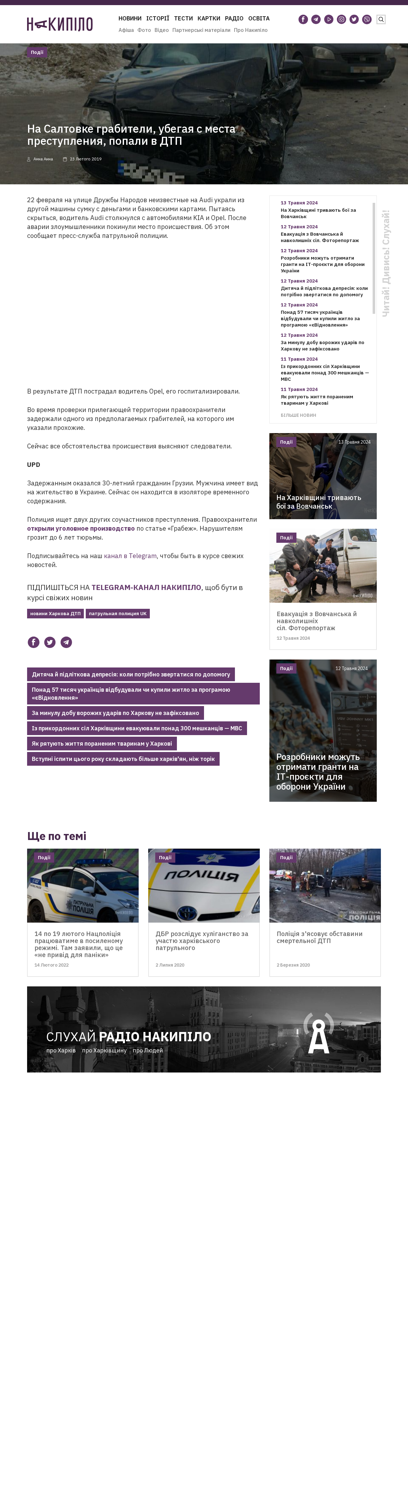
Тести (183, 18)
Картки (209, 18)
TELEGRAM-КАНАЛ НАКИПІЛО (146, 587)
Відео (162, 30)
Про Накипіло (251, 30)
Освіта (259, 18)
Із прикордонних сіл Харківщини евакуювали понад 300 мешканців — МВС (137, 728)
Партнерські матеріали (201, 30)
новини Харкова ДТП (55, 613)
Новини (130, 18)
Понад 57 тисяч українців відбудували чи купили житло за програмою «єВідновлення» (131, 693)
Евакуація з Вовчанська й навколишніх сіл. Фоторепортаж (320, 237)
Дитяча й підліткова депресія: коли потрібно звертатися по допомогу (131, 674)
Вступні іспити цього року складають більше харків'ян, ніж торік (123, 759)
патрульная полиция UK (118, 613)
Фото (144, 30)
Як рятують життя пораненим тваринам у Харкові (102, 743)
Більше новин (298, 415)
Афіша (126, 30)
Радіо (234, 18)
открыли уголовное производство (81, 528)
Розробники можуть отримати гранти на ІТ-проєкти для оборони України (323, 264)
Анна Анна (43, 159)
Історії (157, 18)
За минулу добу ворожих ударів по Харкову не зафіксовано (115, 713)
